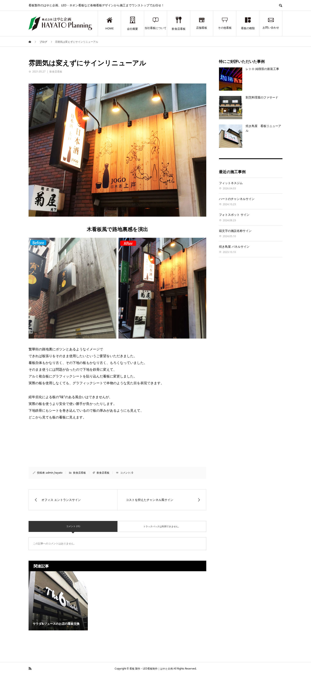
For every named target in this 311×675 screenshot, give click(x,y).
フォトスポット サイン (234, 215)
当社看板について (155, 28)
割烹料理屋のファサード (262, 97)
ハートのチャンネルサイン (237, 199)
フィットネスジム (231, 183)
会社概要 (132, 29)
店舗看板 (201, 28)
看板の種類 (248, 28)
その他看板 (225, 28)
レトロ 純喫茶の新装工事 (262, 69)
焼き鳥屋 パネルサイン (234, 247)
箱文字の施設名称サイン (235, 231)
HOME (109, 28)
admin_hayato (54, 472)
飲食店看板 (179, 29)
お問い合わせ (271, 27)
